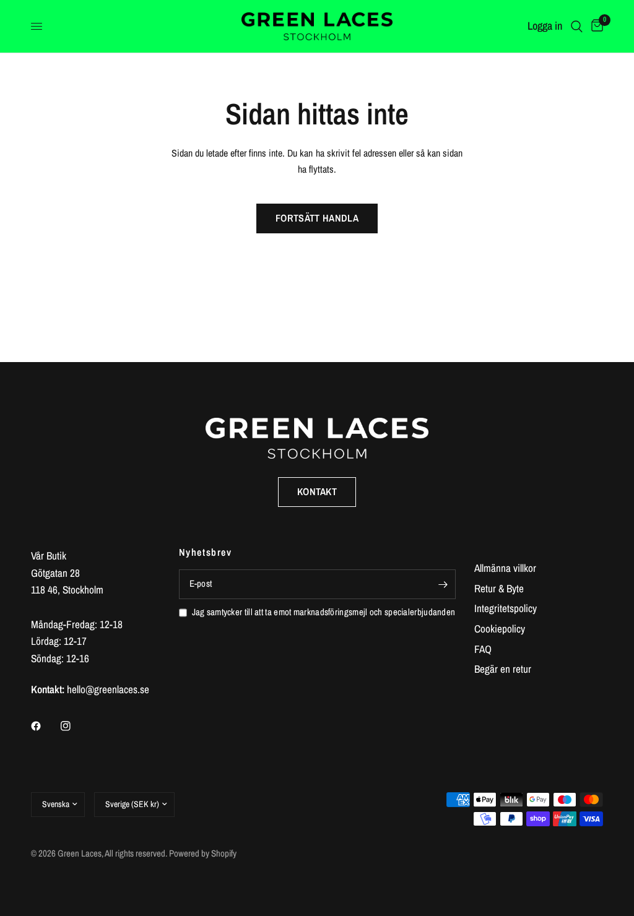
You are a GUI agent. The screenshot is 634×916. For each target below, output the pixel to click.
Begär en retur (502, 669)
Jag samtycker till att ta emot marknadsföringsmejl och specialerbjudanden (324, 612)
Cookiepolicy (499, 628)
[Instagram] (74, 726)
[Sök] (577, 26)
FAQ (483, 649)
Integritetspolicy (505, 608)
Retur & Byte (499, 588)
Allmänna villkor (505, 568)
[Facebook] (44, 726)
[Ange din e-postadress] (443, 584)
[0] (595, 26)
